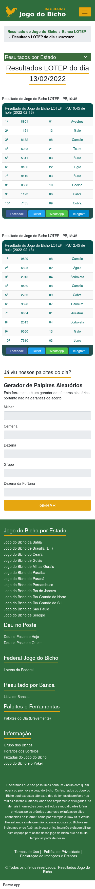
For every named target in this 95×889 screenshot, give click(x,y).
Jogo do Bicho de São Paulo (26, 608)
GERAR (48, 505)
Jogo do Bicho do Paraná (24, 578)
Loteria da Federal (18, 669)
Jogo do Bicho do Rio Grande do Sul (33, 602)
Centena (10, 426)
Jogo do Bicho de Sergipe (24, 614)
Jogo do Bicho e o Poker (23, 763)
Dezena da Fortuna (19, 483)
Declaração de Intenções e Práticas (48, 855)
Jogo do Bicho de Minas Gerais (29, 566)
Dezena (10, 445)
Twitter (36, 213)
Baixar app (11, 884)
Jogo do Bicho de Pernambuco (28, 584)
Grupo (9, 464)
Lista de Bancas (16, 696)
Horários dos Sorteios (21, 750)
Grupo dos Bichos (18, 744)
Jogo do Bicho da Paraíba (24, 572)
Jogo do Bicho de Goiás (23, 560)
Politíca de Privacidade (62, 851)
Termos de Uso (26, 851)
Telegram (78, 213)
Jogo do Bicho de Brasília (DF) (28, 548)
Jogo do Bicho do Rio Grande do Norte (35, 596)
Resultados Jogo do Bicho (66, 869)
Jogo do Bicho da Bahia (23, 542)
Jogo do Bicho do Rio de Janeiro (30, 590)
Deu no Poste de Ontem (23, 642)
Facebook (17, 213)
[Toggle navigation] (85, 11)
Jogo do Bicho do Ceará (23, 554)
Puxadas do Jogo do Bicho (25, 757)
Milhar (9, 406)
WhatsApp (56, 213)
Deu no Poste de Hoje (21, 636)
